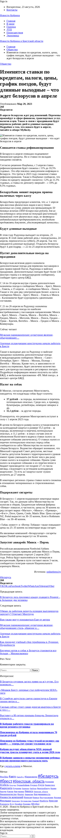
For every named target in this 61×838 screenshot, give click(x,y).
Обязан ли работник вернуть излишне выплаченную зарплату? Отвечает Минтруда (29, 612)
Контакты (12, 9)
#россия (53, 800)
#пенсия (28, 797)
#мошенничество (8, 794)
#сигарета (4, 804)
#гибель (4, 784)
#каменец (25, 788)
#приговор (16, 801)
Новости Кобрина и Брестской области (21, 41)
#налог (20, 794)
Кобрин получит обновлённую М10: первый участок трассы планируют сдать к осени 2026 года (30, 751)
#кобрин (33, 788)
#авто (12, 776)
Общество (5, 63)
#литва (10, 791)
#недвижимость (42, 794)
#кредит (3, 791)
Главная (11, 21)
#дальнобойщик (23, 785)
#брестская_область (29, 781)
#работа (44, 800)
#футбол (35, 804)
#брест (6, 781)
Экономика (13, 35)
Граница (11, 26)
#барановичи (31, 777)
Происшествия (15, 32)
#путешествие (26, 801)
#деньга (33, 785)
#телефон (18, 804)
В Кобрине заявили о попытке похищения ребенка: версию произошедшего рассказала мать (30, 759)
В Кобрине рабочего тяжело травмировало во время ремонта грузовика (27, 725)
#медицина (19, 791)
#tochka (4, 776)
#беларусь (5, 577)
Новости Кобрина (10, 15)
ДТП (9, 29)
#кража (53, 788)
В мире (10, 23)
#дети (41, 784)
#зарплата (6, 788)
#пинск (36, 797)
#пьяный (35, 801)
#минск (29, 791)
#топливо (27, 804)
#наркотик (29, 794)
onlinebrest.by (54, 571)
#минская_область (41, 791)
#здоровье (17, 788)
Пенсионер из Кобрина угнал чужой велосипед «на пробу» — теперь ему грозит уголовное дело (29, 742)
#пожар (57, 797)
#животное (50, 785)
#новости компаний (11, 797)
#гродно (12, 785)
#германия (49, 782)
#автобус (20, 777)
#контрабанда (43, 788)
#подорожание (46, 797)
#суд (12, 804)
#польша (5, 800)
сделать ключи (12, 766)
